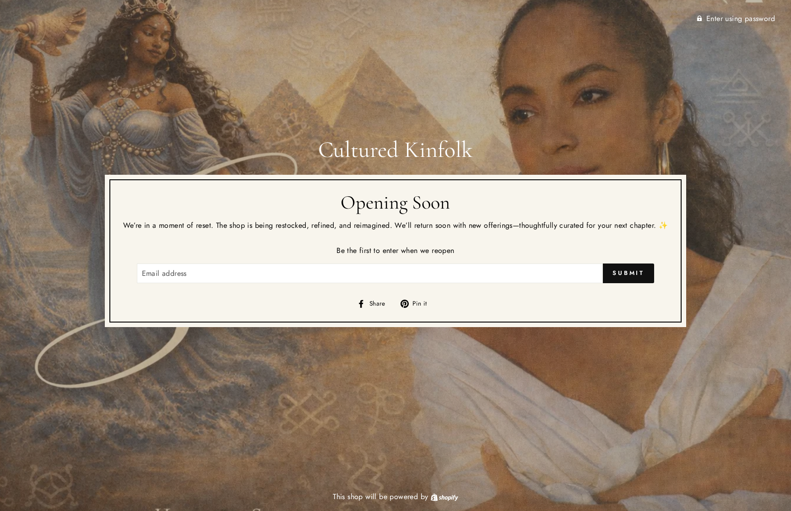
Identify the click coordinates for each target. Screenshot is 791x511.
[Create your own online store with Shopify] (444, 496)
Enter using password (740, 18)
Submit (628, 273)
